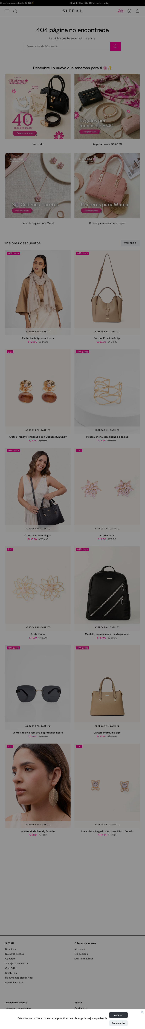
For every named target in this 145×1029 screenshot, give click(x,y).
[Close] (142, 1012)
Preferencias (118, 1023)
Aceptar (118, 1015)
